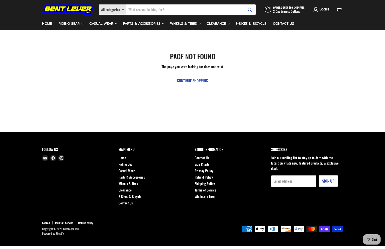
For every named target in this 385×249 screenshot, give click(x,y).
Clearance (217, 23)
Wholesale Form (205, 196)
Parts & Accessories (142, 23)
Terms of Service (205, 189)
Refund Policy (204, 177)
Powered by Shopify (53, 233)
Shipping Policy (205, 183)
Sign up (328, 181)
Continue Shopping (192, 80)
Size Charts (202, 164)
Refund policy (85, 222)
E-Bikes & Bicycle (251, 23)
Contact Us (283, 23)
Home (47, 23)
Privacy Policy (204, 170)
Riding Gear (70, 23)
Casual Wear (102, 23)
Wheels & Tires (184, 23)
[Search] (250, 9)
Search (46, 222)
